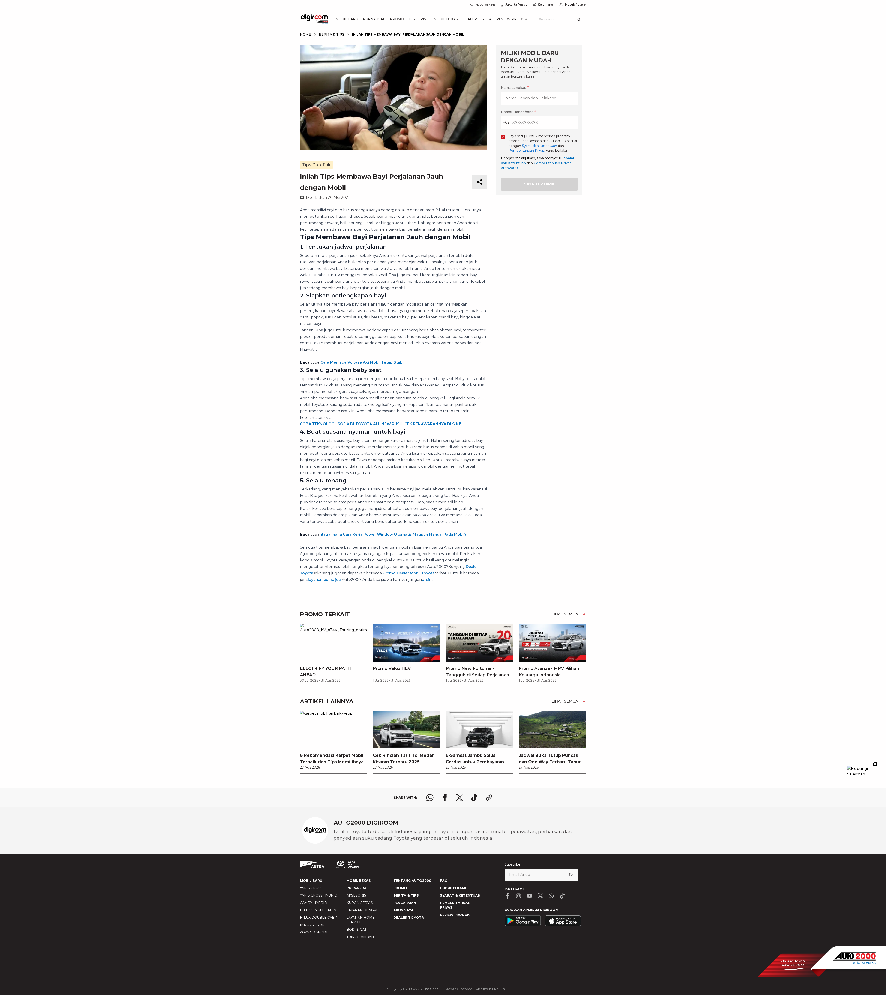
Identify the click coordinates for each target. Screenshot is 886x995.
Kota (380, 465)
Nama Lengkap (389, 412)
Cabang (382, 489)
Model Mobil (386, 513)
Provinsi (383, 440)
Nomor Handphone (461, 412)
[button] (443, 387)
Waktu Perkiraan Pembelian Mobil (405, 537)
